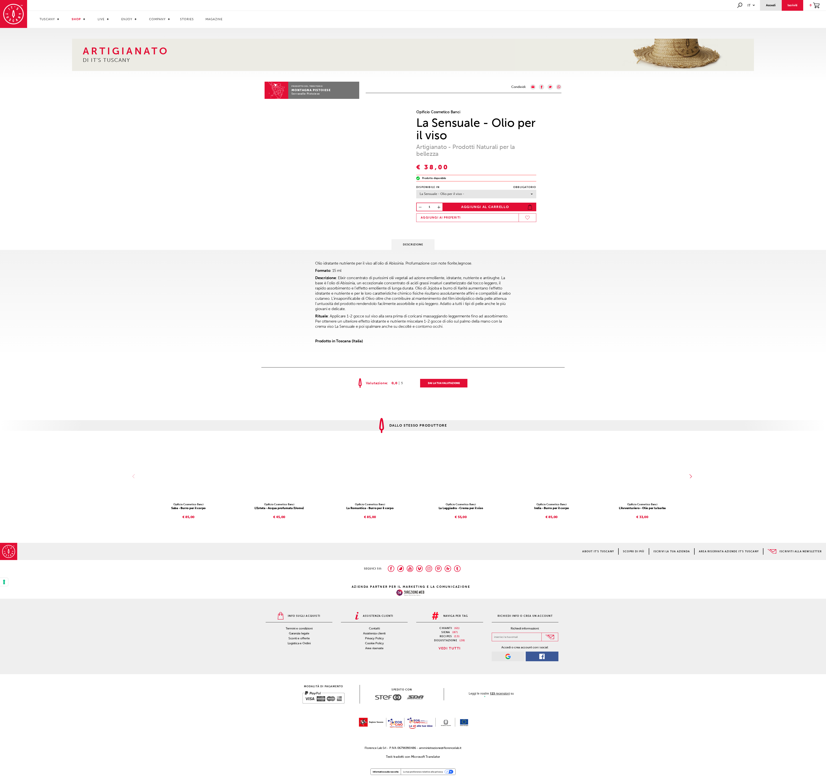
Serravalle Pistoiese (305, 93)
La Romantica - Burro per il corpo (370, 508)
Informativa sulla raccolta (386, 771)
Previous (134, 476)
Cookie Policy (374, 643)
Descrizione (413, 244)
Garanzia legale (299, 633)
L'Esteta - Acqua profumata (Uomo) (279, 508)
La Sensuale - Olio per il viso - (442, 194)
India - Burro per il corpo (551, 508)
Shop (76, 19)
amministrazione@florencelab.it (440, 748)
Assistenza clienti (374, 633)
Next (691, 476)
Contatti (374, 628)
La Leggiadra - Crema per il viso (461, 508)
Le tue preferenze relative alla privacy (423, 771)
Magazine (214, 19)
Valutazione (376, 383)
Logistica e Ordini (299, 643)
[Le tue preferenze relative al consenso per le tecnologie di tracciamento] (4, 582)
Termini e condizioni (299, 628)
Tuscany (47, 19)
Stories (187, 19)
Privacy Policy (374, 638)
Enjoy (126, 19)
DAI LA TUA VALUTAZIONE (444, 383)
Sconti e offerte (299, 638)
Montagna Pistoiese (311, 90)
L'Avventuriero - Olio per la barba (642, 508)
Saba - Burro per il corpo (188, 508)
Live (101, 19)
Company (157, 19)
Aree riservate (374, 648)
